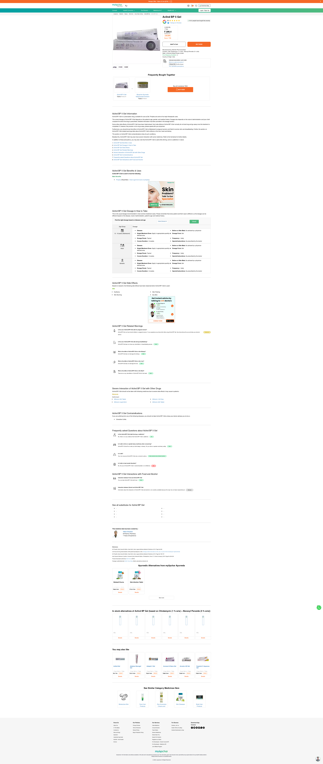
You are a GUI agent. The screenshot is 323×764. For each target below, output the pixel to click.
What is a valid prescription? (176, 62)
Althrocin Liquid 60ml (120, 402)
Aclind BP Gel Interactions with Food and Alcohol (128, 160)
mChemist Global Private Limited (175, 53)
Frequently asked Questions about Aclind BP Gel (128, 157)
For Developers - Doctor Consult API (160, 741)
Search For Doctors (156, 737)
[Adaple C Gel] (153, 658)
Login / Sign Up (204, 10)
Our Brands (144, 10)
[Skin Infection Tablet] (136, 574)
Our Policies (136, 722)
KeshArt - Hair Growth (118, 739)
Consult (114, 10)
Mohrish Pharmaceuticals (179, 50)
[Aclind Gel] (120, 658)
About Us (116, 725)
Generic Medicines (156, 732)
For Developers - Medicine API (159, 744)
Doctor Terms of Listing (177, 727)
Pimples (118, 180)
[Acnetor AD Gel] (186, 658)
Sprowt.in (116, 734)
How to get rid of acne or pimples (139, 180)
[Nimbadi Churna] (120, 574)
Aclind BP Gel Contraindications (123, 155)
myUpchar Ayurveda (118, 737)
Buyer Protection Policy (138, 732)
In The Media (117, 727)
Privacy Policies (136, 725)
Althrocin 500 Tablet (120, 399)
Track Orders (155, 730)
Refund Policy (136, 730)
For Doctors (175, 722)
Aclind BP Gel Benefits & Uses (123, 143)
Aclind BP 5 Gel (121, 94)
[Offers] (188, 5)
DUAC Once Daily (128, 561)
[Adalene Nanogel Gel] (136, 658)
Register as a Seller (156, 739)
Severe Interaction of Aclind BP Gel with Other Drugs (129, 152)
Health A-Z (171, 10)
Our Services (156, 722)
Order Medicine (155, 725)
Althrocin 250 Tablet (158, 402)
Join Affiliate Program (157, 746)
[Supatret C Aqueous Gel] (203, 658)
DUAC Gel (128, 558)
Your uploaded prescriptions (176, 66)
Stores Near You (156, 734)
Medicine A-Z (157, 10)
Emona (115, 741)
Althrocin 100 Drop (158, 399)
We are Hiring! (117, 732)
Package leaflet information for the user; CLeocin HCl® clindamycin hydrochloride (161, 551)
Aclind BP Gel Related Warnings (123, 150)
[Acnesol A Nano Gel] (170, 658)
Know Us (116, 722)
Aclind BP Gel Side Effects (122, 147)
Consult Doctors (156, 727)
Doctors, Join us (175, 725)
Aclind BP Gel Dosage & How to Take (125, 145)
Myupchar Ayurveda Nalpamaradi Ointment (142, 95)
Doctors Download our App (178, 730)
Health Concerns (128, 10)
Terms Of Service (137, 727)
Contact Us (116, 730)
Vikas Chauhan (128, 532)
